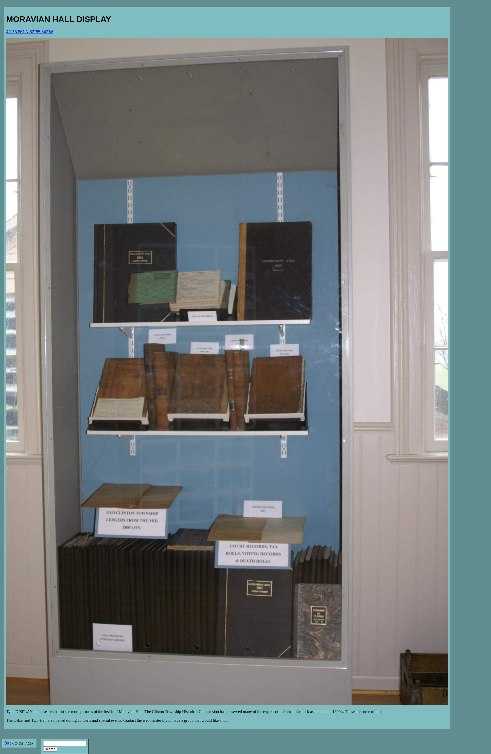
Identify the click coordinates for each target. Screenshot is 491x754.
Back (9, 743)
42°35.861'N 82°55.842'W (29, 32)
